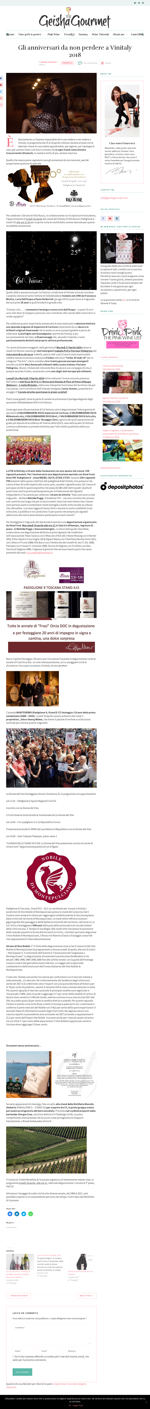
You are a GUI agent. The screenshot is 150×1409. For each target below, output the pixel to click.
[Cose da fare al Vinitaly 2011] (52, 1265)
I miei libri (137, 34)
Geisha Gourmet (49, 62)
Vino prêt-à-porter (29, 34)
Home (11, 34)
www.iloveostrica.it (110, 467)
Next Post (86, 1296)
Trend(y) (69, 34)
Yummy (83, 34)
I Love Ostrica (109, 357)
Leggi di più (78, 1405)
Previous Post (19, 1296)
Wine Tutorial (100, 34)
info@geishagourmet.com (114, 198)
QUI (124, 300)
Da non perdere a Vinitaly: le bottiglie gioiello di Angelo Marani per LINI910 (18, 1274)
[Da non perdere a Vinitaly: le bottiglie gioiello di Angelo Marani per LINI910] (20, 1262)
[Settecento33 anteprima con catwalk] (82, 1262)
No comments (90, 62)
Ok (70, 1405)
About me (119, 34)
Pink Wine (54, 34)
